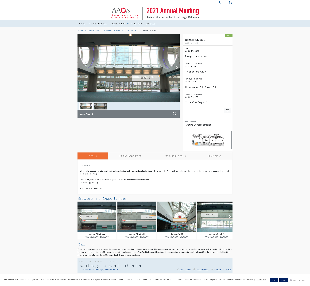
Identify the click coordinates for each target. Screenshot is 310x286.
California (100, 262)
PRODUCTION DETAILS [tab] (175, 156)
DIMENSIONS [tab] (214, 156)
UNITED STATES (85, 262)
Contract (150, 23)
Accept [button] (274, 280)
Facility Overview (98, 23)
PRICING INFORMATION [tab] (130, 156)
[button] (297, 280)
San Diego (112, 262)
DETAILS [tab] (93, 156)
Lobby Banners (131, 30)
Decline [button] (283, 280)
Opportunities (118, 23)
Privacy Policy (261, 280)
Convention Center (112, 30)
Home (82, 23)
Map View (136, 23)
